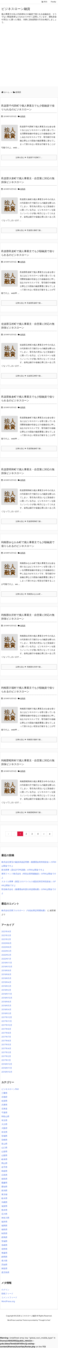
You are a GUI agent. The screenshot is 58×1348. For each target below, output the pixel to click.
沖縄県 (4, 1202)
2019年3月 (6, 986)
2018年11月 (6, 994)
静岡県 (4, 1257)
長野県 (4, 1249)
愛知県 (4, 1186)
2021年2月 (6, 939)
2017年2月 (6, 1056)
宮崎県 (4, 1140)
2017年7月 (6, 1037)
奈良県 (4, 1132)
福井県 (4, 1221)
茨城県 (4, 1241)
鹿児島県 (5, 1272)
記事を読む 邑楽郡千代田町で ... (29, 157)
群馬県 (22, 116)
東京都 (4, 1194)
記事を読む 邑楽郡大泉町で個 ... (29, 230)
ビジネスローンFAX (10, 1089)
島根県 (4, 1171)
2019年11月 (6, 962)
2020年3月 (6, 951)
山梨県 (4, 1155)
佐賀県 (4, 1101)
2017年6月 (6, 1040)
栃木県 (4, 1198)
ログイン (5, 1289)
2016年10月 (6, 1072)
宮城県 (4, 1136)
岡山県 (4, 1163)
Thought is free (44, 1320)
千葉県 (4, 1112)
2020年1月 (6, 959)
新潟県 (4, 1190)
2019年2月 (6, 990)
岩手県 (4, 1167)
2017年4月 (6, 1048)
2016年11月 (6, 1068)
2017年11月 (6, 1021)
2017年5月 (6, 1044)
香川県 (4, 1260)
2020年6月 (6, 947)
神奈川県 (5, 1218)
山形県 (4, 1151)
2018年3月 (6, 1013)
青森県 (4, 1253)
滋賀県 (4, 1206)
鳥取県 (4, 1268)
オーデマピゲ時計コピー (44, 1325)
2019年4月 (6, 982)
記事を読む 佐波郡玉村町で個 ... (29, 376)
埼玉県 (4, 1120)
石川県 (4, 1214)
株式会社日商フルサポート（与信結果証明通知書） (24, 910)
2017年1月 (6, 1060)
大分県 (4, 1124)
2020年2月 (6, 955)
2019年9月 (6, 970)
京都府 (4, 1097)
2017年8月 (6, 1033)
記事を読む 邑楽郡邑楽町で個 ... (29, 303)
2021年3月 (6, 935)
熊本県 (4, 1210)
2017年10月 (6, 1025)
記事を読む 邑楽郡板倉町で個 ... (29, 448)
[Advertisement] (29, 57)
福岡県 (4, 1225)
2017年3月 (6, 1052)
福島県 (4, 1229)
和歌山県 (5, 1116)
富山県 (4, 1143)
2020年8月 (6, 943)
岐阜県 (4, 1159)
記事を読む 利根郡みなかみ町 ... (29, 594)
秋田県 (4, 1233)
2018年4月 (6, 1009)
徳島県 (4, 1179)
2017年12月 (6, 1017)
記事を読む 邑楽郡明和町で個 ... (29, 521)
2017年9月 (6, 1029)
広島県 (4, 1175)
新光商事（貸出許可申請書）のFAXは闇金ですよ (22, 870)
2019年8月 (6, 974)
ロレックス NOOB (28, 1325)
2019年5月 (6, 978)
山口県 (4, 1147)
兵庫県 (4, 1104)
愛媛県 (4, 1182)
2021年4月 (6, 931)
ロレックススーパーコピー (11, 1325)
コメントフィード (9, 1297)
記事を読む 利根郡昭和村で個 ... (29, 812)
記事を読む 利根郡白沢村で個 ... (29, 667)
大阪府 (4, 1128)
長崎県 (4, 1245)
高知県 (4, 1264)
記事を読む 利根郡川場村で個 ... (29, 739)
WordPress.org (8, 1301)
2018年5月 (6, 1005)
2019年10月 (6, 966)
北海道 (4, 1108)
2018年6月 (6, 1001)
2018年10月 (6, 998)
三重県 (4, 1093)
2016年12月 (6, 1064)
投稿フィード (7, 1293)
